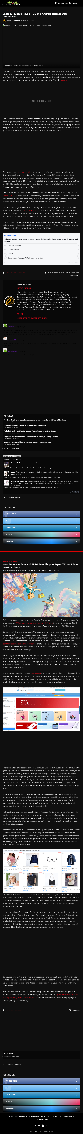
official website (29, 210)
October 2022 (9, 196)
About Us (45, 1116)
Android (6, 11)
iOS (11, 11)
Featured (6, 561)
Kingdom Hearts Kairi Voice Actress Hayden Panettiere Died (27, 442)
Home (11, 1116)
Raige (13, 472)
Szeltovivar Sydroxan (19, 481)
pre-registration (25, 172)
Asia (50, 273)
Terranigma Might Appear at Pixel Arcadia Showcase (25, 425)
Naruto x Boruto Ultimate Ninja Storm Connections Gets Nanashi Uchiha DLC (28, 477)
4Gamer (65, 80)
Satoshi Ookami (17, 463)
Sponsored (14, 561)
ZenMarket (36, 673)
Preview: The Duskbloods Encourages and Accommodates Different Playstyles (35, 420)
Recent (11, 456)
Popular (17, 456)
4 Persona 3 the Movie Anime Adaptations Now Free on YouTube (24, 468)
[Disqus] (41, 350)
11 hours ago (48, 468)
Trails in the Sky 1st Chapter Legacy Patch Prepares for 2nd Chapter (30, 431)
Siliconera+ (33, 1116)
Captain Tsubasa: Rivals (60, 273)
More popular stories (11, 448)
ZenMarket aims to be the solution (18, 644)
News (15, 11)
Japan (78, 273)
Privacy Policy (41, 1119)
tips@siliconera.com (45, 1131)
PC (18, 11)
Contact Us (56, 1116)
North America (75, 275)
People (5, 456)
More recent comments (12, 497)
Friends (10, 254)
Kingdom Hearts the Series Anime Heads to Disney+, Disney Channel (31, 437)
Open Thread (21, 1116)
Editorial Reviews (14, 245)
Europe (72, 273)
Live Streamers (13, 250)
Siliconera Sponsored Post (35, 570)
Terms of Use (68, 1116)
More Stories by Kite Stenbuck (32, 318)
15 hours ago (56, 487)
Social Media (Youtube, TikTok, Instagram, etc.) (25, 258)
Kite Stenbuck (14, 20)
